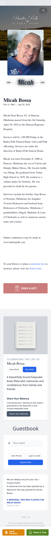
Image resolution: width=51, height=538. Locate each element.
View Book (14, 369)
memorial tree (37, 263)
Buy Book (29, 369)
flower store (35, 268)
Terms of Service (33, 525)
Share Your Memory (18, 413)
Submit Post (25, 462)
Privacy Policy (17, 525)
